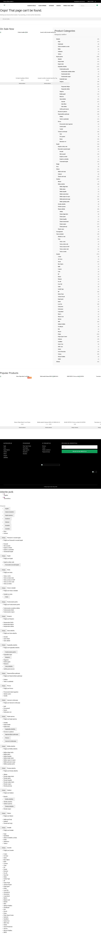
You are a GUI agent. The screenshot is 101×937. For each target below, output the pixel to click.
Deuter (59, 276)
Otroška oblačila (61, 204)
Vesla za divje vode (64, 244)
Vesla (59, 239)
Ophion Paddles (61, 324)
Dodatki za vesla (61, 236)
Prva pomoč (62, 136)
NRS (59, 321)
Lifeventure (60, 309)
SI (95, 1)
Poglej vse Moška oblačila (10, 748)
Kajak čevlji (7, 726)
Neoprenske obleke (65, 89)
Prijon (59, 334)
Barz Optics (60, 264)
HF (58, 291)
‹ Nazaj (3, 537)
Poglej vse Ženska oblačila (11, 770)
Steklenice (6, 841)
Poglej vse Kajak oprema (10, 719)
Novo (57, 166)
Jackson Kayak (61, 296)
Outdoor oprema (62, 206)
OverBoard (60, 326)
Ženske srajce (61, 229)
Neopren (9, 616)
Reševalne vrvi (63, 141)
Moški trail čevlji (62, 171)
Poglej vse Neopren (9, 619)
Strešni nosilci (63, 126)
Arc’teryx (60, 259)
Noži (61, 134)
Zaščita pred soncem (64, 109)
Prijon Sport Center (62, 336)
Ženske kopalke (63, 219)
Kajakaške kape (8, 654)
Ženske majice (63, 224)
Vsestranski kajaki (64, 161)
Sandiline (60, 341)
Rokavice (62, 96)
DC (58, 274)
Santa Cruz (60, 344)
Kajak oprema (10, 716)
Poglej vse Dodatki (8, 830)
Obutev (58, 169)
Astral (59, 261)
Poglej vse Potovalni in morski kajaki (13, 540)
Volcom (59, 354)
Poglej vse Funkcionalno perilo (12, 604)
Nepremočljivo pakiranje (63, 114)
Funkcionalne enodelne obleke (12, 608)
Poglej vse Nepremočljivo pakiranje (13, 676)
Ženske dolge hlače (64, 214)
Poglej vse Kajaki (8, 558)
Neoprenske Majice (65, 86)
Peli (59, 329)
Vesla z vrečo (62, 241)
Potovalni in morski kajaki (64, 149)
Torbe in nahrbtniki (64, 119)
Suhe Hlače (63, 104)
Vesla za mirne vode (64, 249)
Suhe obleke (64, 106)
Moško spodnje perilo (64, 201)
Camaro (60, 269)
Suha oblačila (63, 99)
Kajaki (57, 144)
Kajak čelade (7, 724)
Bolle (59, 266)
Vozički (61, 129)
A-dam (59, 256)
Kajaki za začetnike (64, 159)
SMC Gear (60, 346)
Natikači (60, 174)
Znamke (58, 254)
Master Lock (61, 316)
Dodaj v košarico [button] (75, 427)
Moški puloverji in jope (65, 199)
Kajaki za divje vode (62, 146)
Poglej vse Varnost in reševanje (12, 702)
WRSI (59, 359)
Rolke (5, 839)
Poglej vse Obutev (8, 816)
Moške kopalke (63, 191)
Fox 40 (59, 281)
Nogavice (62, 91)
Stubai (59, 349)
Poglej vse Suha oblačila (10, 633)
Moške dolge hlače (64, 186)
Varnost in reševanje (62, 131)
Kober (59, 301)
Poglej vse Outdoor (9, 793)
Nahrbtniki (6, 835)
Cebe (59, 271)
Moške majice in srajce (65, 196)
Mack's (59, 314)
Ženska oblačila (61, 209)
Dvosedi (61, 151)
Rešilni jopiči (63, 94)
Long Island (60, 311)
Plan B (59, 331)
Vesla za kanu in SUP (64, 246)
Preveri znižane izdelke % (8, 1)
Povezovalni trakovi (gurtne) (66, 124)
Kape (5, 834)
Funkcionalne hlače (9, 610)
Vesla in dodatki (60, 234)
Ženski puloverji (63, 226)
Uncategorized (59, 231)
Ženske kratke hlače (64, 221)
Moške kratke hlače (64, 194)
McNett (59, 319)
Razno (61, 139)
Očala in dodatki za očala (10, 837)
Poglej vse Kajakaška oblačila (11, 647)
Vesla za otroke (63, 251)
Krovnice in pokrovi (62, 111)
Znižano (58, 361)
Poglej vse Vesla (8, 572)
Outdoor (58, 179)
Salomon (60, 339)
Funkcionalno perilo (12, 602)
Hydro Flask (61, 294)
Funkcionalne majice (9, 612)
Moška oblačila (61, 184)
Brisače (59, 181)
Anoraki (63, 101)
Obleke (61, 211)
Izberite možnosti (22, 83)
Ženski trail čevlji (62, 176)
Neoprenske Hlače (8, 622)
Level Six (60, 304)
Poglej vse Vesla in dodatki (11, 590)
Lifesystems (60, 306)
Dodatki (6, 722)
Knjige (57, 164)
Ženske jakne (63, 216)
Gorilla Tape (61, 289)
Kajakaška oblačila (12, 645)
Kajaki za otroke (63, 156)
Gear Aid (60, 284)
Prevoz (59, 121)
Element (60, 279)
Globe (59, 286)
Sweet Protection (62, 351)
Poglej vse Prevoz (8, 688)
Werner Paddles (61, 356)
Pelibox (61, 116)
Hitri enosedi (62, 154)
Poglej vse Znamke (9, 850)
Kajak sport (60, 299)
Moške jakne (62, 189)
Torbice (5, 843)
